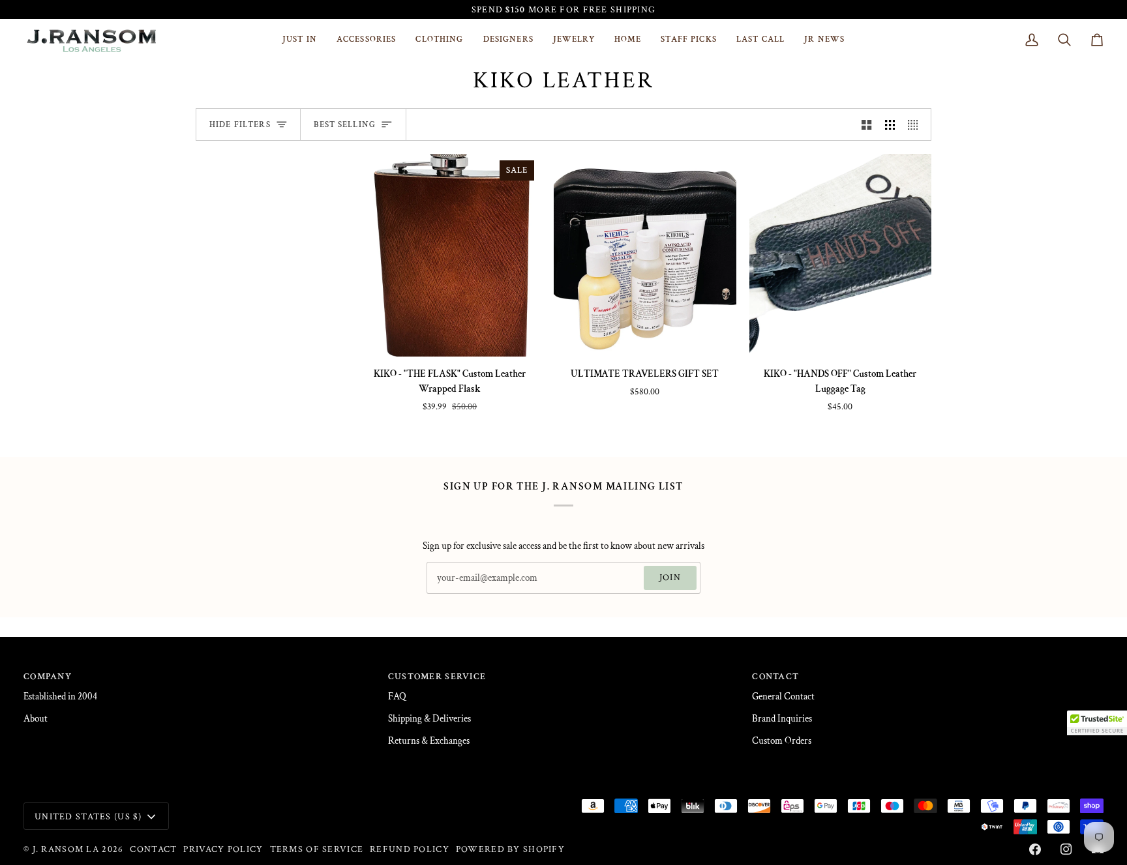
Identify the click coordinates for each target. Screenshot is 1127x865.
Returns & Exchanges (429, 741)
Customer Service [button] (437, 676)
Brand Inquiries (782, 718)
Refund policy (409, 849)
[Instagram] (1066, 849)
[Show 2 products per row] (866, 124)
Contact (153, 849)
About (35, 718)
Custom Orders (781, 741)
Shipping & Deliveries (429, 718)
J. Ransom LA (66, 849)
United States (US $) (88, 816)
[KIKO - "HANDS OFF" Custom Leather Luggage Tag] (840, 255)
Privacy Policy (223, 849)
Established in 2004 (60, 696)
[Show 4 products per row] (916, 124)
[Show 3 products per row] (890, 124)
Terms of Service (317, 849)
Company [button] (47, 676)
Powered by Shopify (510, 849)
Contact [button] (775, 676)
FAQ (397, 696)
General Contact (783, 696)
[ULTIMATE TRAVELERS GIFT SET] (645, 255)
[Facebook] (1035, 849)
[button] (366, 39)
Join (670, 577)
